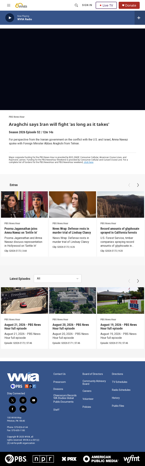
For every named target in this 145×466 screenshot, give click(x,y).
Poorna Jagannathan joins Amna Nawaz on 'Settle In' (20, 230)
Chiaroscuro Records (65, 395)
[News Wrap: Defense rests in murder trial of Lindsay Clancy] (72, 204)
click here (88, 162)
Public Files (118, 406)
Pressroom (59, 382)
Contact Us (59, 374)
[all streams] (140, 18)
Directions (117, 374)
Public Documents (63, 402)
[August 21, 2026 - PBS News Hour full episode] (24, 300)
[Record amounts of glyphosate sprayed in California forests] (120, 204)
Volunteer (88, 399)
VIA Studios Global (63, 398)
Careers (87, 391)
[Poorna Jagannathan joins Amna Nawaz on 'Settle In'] (24, 204)
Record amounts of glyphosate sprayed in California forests (119, 230)
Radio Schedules (121, 390)
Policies (87, 407)
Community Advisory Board (94, 382)
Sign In (87, 5)
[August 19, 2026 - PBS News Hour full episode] (120, 300)
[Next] (138, 185)
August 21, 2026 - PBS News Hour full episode (22, 326)
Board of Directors (93, 374)
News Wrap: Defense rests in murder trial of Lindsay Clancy (72, 230)
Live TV (108, 5)
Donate (130, 5)
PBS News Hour (17, 116)
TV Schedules (119, 382)
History (116, 398)
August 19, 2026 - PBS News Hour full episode (118, 326)
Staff (56, 409)
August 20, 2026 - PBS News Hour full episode (71, 326)
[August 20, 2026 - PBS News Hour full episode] (72, 300)
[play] (10, 18)
